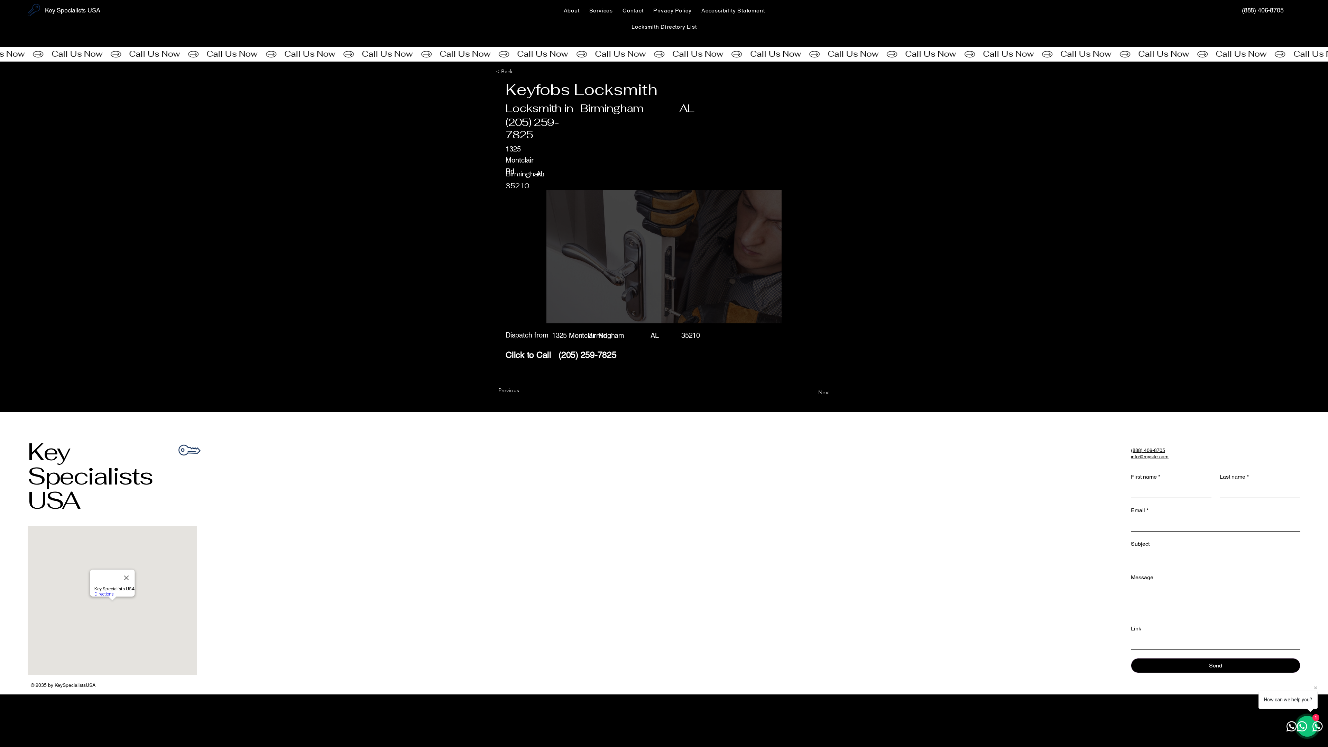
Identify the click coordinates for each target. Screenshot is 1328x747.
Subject (1140, 544)
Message (1142, 577)
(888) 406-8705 (1262, 10)
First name (1145, 476)
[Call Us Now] (664, 54)
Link (1136, 628)
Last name (1234, 476)
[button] (519, 72)
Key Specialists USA (90, 476)
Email (1140, 510)
